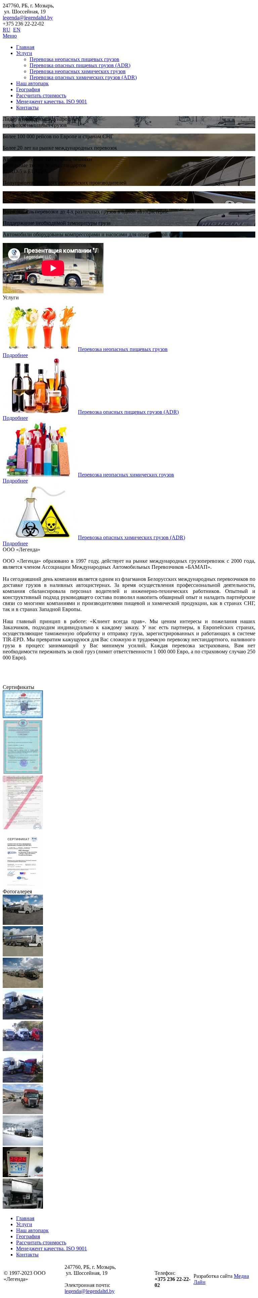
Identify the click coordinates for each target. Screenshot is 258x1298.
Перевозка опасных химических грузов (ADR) (83, 77)
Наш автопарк (32, 83)
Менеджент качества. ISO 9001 (51, 101)
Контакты (27, 107)
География (28, 89)
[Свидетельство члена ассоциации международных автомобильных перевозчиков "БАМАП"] (23, 716)
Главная (25, 47)
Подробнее (15, 355)
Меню (10, 36)
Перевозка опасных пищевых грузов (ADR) (80, 65)
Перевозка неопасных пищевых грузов (74, 59)
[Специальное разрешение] (23, 772)
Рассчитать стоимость (41, 95)
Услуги (24, 53)
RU (6, 30)
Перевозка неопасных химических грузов (78, 71)
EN (16, 30)
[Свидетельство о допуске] (23, 827)
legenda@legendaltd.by (28, 17)
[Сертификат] (23, 885)
